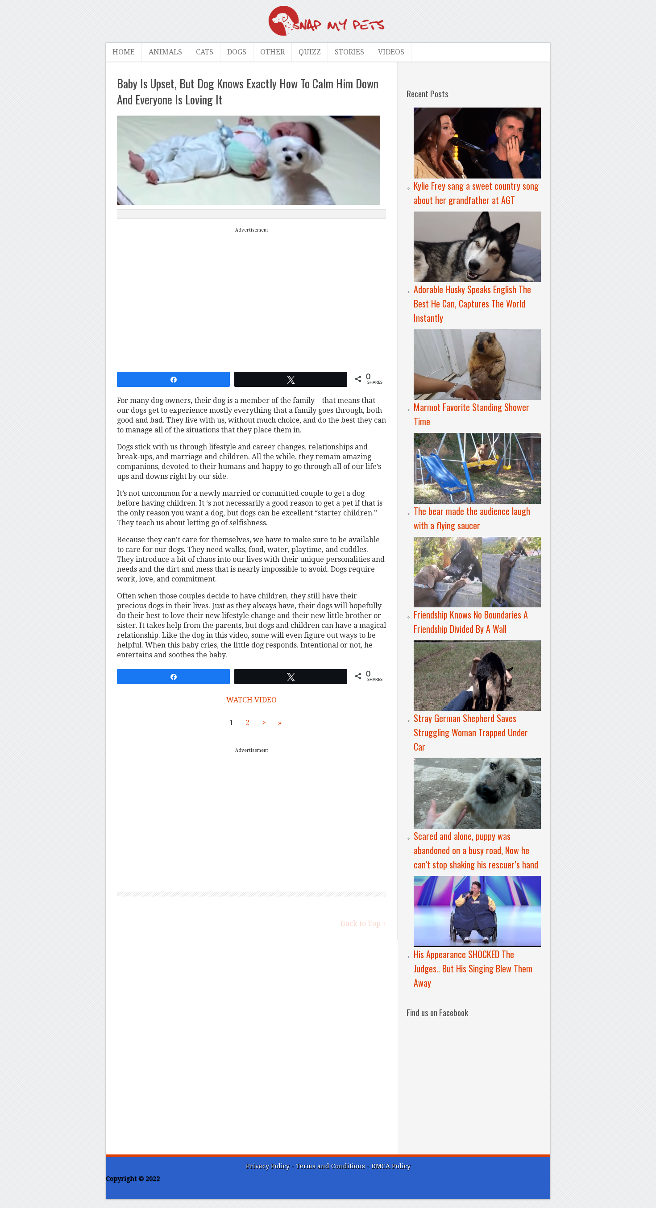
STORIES (349, 52)
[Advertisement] (252, 297)
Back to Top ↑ (363, 923)
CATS (204, 52)
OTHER (272, 52)
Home (123, 52)
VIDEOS (391, 52)
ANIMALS (165, 52)
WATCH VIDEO (251, 700)
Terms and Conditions (331, 1166)
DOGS (236, 52)
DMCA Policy (391, 1166)
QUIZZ (310, 52)
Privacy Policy (268, 1166)
